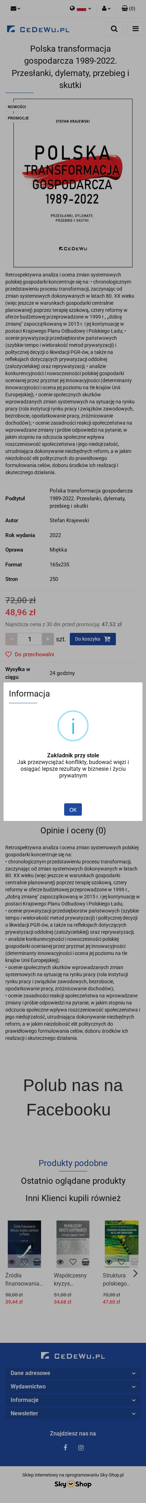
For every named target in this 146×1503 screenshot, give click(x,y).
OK (73, 809)
